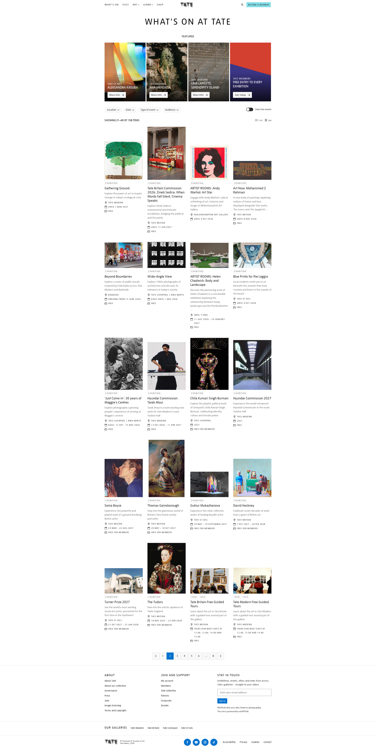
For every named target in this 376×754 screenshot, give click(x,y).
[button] (241, 5)
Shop (160, 4)
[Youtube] (196, 742)
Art (135, 4)
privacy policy (255, 707)
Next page (226, 657)
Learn (147, 4)
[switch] (250, 109)
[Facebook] (187, 742)
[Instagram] (205, 742)
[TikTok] (213, 742)
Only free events (263, 109)
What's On (112, 4)
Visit (125, 4)
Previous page (161, 657)
